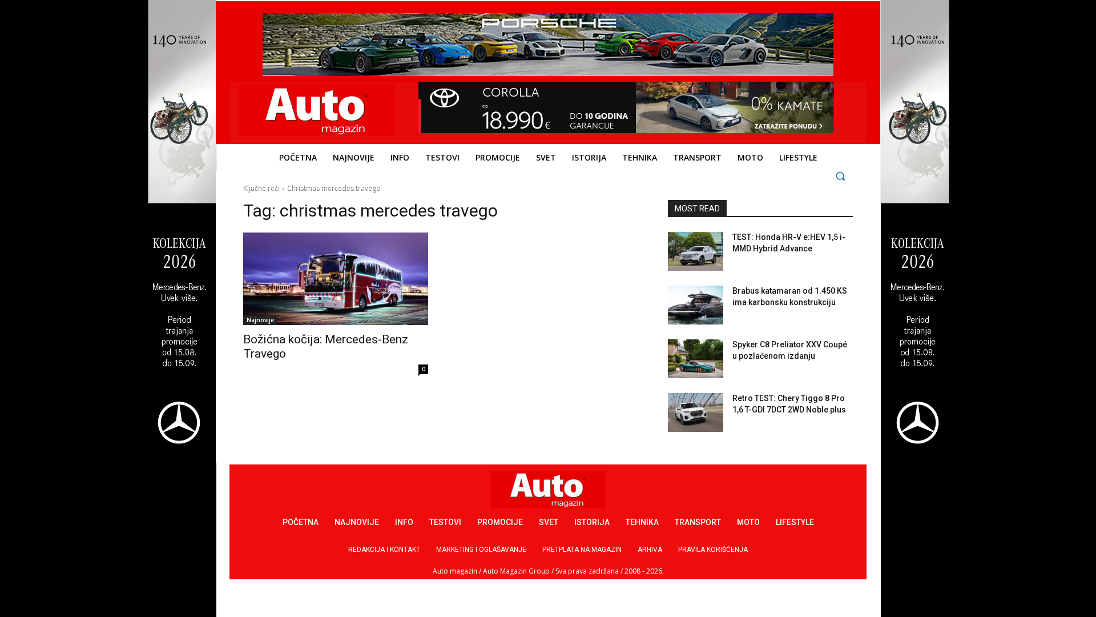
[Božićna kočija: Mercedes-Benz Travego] (335, 279)
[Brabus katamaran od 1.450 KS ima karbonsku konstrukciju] (695, 305)
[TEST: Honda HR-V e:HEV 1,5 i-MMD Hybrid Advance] (695, 251)
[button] (840, 175)
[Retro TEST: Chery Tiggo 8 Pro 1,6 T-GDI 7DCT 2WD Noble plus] (695, 412)
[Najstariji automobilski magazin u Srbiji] (317, 110)
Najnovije (260, 320)
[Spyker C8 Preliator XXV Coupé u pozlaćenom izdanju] (695, 358)
